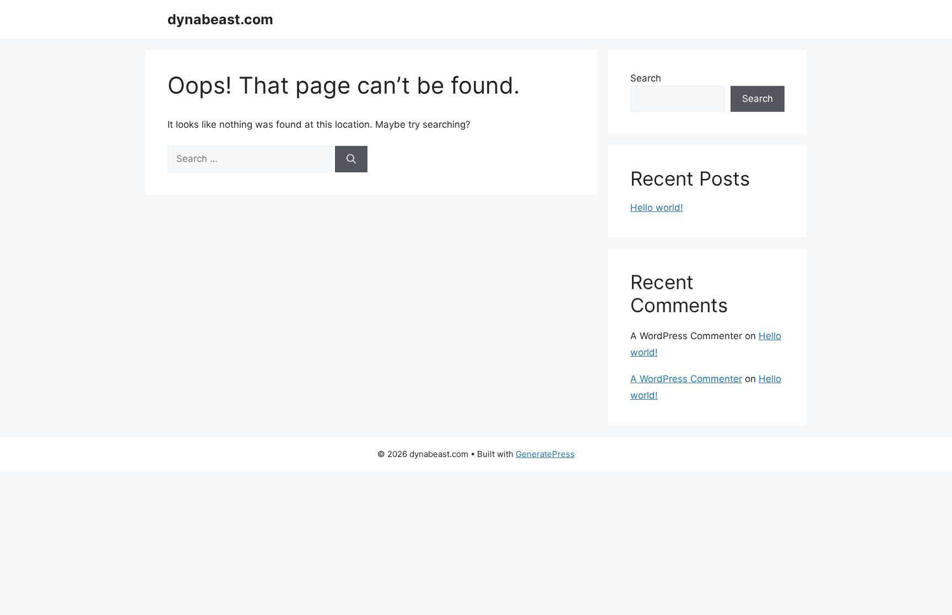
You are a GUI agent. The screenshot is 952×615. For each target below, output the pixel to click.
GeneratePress (545, 454)
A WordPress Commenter (686, 378)
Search (645, 78)
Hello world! (656, 207)
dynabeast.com (220, 19)
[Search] (351, 159)
